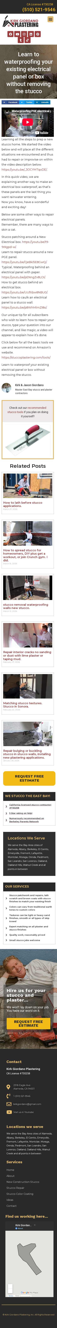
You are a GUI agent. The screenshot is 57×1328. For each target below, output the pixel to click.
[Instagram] (24, 34)
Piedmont (42, 857)
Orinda (32, 857)
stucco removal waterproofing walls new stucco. (25, 606)
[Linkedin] (31, 34)
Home (10, 1169)
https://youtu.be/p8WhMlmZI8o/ (24, 307)
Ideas (9, 1199)
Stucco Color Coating (19, 1193)
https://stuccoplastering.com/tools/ (26, 357)
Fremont (25, 853)
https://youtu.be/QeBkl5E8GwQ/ (24, 262)
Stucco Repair (15, 1187)
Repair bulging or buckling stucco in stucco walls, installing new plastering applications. (27, 754)
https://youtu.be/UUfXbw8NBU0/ (24, 292)
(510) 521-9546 (38, 9)
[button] (51, 19)
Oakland (42, 861)
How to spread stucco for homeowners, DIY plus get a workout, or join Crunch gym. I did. (25, 555)
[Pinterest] (38, 34)
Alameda (13, 849)
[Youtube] (17, 34)
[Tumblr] (21, 40)
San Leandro (15, 861)
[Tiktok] (28, 40)
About (10, 1175)
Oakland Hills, (15, 865)
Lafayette (36, 853)
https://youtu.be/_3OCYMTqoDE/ (24, 169)
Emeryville (13, 853)
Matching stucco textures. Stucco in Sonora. (22, 705)
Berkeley (32, 849)
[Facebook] (10, 34)
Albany (22, 849)
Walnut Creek (30, 865)
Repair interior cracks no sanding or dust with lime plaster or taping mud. (27, 655)
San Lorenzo (30, 861)
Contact (11, 1205)
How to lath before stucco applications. (22, 504)
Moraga (23, 857)
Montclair (13, 857)
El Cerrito (43, 849)
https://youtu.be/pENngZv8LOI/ (23, 277)
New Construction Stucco (22, 1181)
